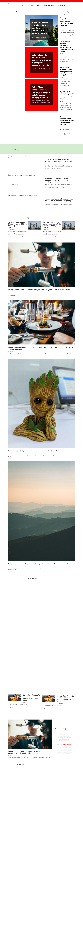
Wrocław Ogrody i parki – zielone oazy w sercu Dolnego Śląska (33, 451)
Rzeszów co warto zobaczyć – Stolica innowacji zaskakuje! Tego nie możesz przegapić (67, 120)
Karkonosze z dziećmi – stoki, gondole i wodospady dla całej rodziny (15, 43)
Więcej (64, 757)
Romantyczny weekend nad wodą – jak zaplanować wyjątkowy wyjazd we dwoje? (67, 21)
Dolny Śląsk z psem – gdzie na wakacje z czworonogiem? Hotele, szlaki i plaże (39, 290)
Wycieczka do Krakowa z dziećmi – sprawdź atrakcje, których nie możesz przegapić (67, 71)
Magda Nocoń (42, 36)
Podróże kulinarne (65, 5)
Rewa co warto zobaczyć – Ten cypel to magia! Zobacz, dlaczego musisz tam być (67, 95)
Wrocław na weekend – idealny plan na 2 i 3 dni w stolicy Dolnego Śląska (59, 200)
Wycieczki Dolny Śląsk (36, 5)
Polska (57, 5)
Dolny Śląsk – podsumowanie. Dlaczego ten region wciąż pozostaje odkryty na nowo (41, 92)
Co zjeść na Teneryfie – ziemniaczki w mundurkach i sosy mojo (27, 605)
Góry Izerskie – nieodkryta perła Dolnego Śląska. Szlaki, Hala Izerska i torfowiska (40, 564)
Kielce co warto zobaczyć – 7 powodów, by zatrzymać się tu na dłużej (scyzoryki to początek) (66, 46)
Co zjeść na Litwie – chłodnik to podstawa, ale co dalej (24, 679)
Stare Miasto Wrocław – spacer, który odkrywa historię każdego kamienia (30, 907)
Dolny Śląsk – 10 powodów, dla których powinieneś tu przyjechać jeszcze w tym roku (15, 106)
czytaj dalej (13, 70)
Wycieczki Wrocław (49, 5)
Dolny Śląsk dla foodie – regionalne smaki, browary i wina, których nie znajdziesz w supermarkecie (40, 348)
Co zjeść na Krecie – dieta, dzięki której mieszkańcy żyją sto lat (27, 642)
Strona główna (25, 5)
